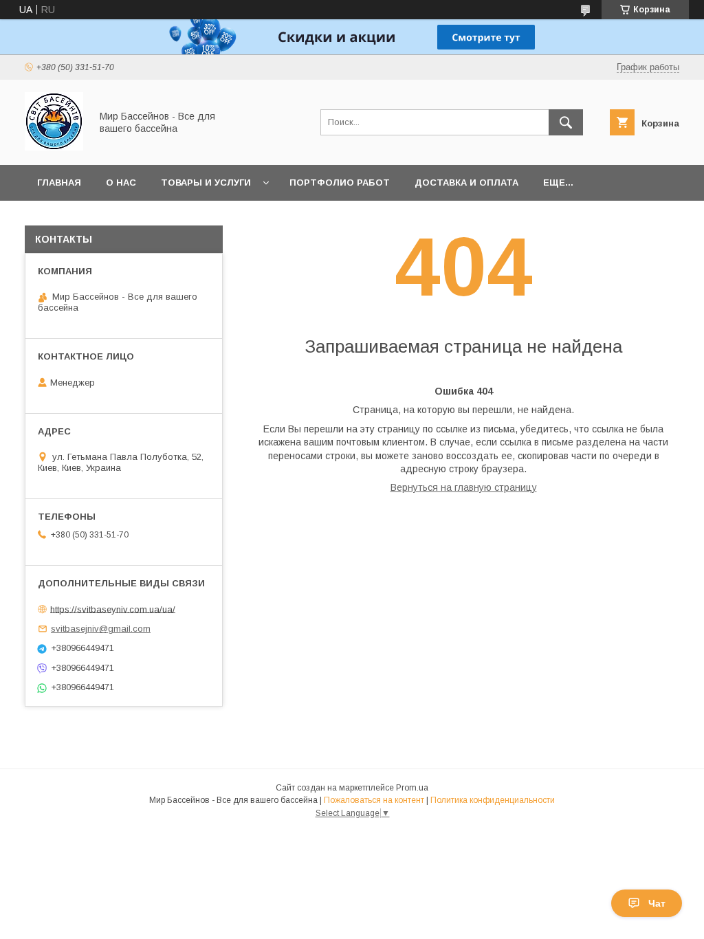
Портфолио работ (339, 182)
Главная (59, 182)
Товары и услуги (206, 182)
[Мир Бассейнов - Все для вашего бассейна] (54, 147)
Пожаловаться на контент (374, 800)
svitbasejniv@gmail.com (101, 628)
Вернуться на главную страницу (463, 487)
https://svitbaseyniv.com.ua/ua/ (112, 609)
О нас (121, 182)
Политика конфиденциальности (492, 800)
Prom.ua (412, 788)
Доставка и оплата (466, 182)
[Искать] (566, 122)
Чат (657, 903)
